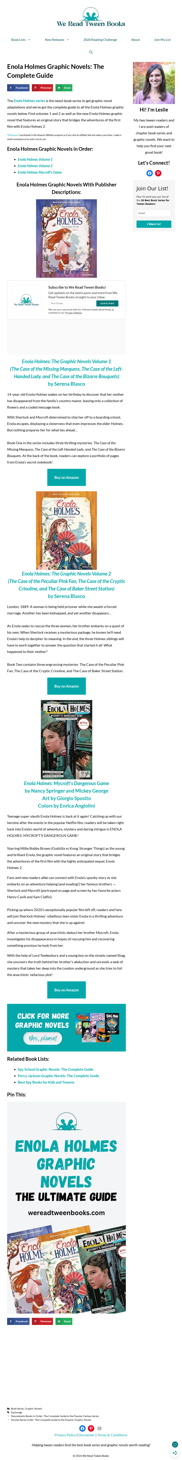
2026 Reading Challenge (100, 40)
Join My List (162, 40)
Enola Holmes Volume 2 (35, 166)
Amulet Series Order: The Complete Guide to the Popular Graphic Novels (51, 1419)
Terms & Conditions (112, 1435)
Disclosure (13, 135)
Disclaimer (86, 1435)
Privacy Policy (65, 1435)
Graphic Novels (33, 1408)
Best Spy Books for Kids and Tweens (46, 1082)
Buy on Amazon (66, 477)
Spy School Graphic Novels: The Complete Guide (55, 1069)
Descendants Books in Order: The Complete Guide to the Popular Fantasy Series (55, 1416)
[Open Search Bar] (91, 52)
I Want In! (154, 224)
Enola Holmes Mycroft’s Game (40, 172)
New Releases (54, 40)
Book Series (17, 1408)
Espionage (16, 1412)
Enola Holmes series (29, 100)
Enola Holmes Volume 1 (35, 159)
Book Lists (18, 40)
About (135, 40)
